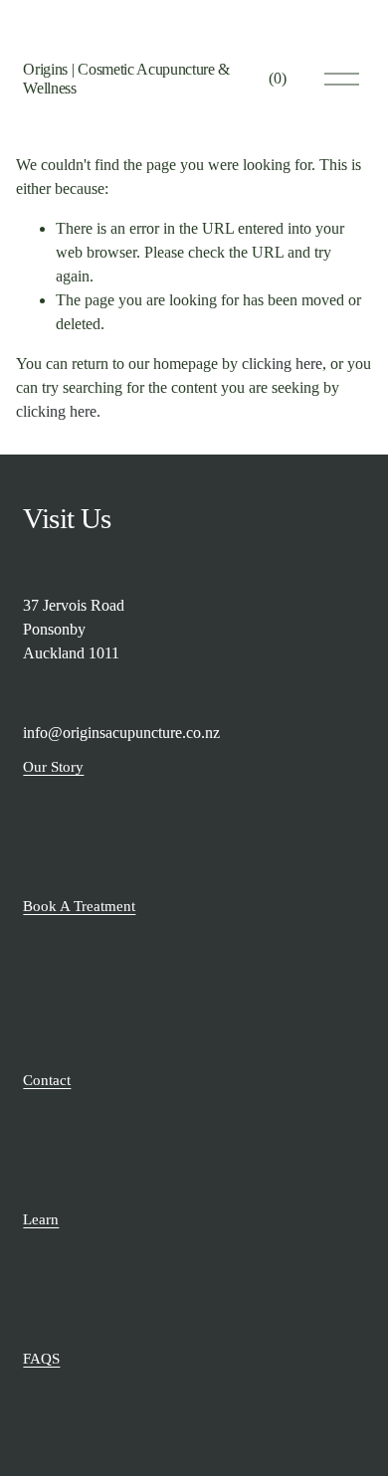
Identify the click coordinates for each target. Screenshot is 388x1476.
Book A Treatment (79, 906)
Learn (41, 1219)
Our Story (53, 767)
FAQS (41, 1359)
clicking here (282, 363)
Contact (47, 1080)
